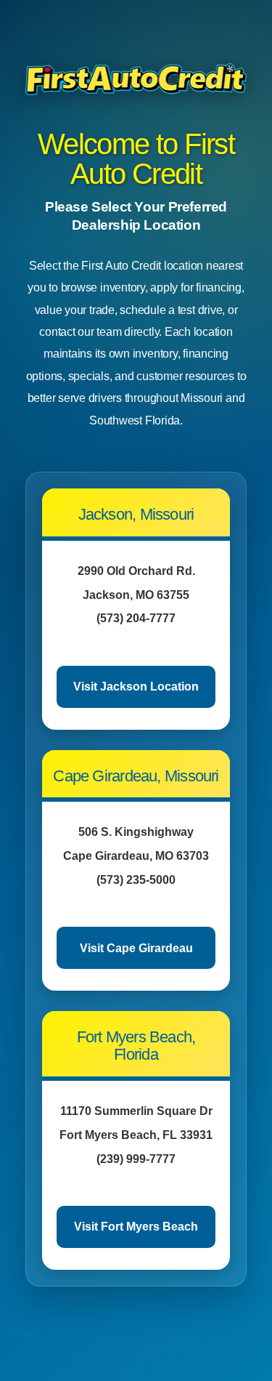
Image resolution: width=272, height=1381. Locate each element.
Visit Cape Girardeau (136, 948)
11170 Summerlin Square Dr (136, 1111)
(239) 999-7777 (136, 1159)
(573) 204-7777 (136, 618)
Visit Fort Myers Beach (136, 1226)
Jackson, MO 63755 (136, 595)
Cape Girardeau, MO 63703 (136, 856)
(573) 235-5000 (136, 880)
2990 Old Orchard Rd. (136, 571)
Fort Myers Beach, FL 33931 (136, 1135)
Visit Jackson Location (136, 686)
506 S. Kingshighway (136, 832)
